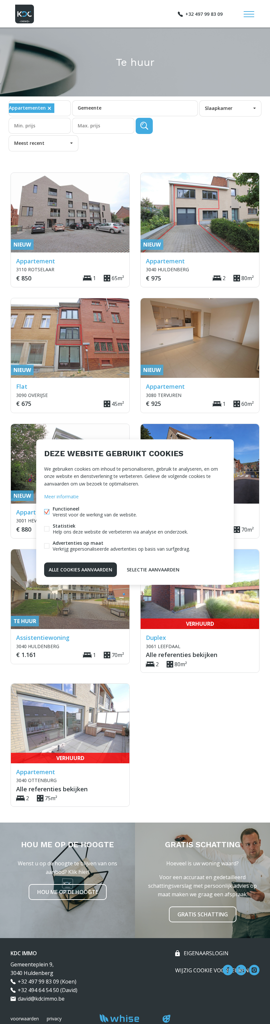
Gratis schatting (202, 914)
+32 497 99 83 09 (204, 14)
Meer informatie (61, 496)
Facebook (228, 970)
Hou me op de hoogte (67, 892)
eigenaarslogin (205, 953)
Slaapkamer (218, 108)
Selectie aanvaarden (153, 569)
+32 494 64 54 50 (38, 990)
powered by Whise (127, 1018)
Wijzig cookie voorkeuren (212, 970)
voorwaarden (25, 1018)
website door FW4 (167, 1018)
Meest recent (29, 143)
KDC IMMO (24, 953)
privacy (54, 1018)
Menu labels (248, 14)
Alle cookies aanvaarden (80, 569)
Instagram (254, 970)
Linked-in (241, 970)
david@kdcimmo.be (41, 998)
